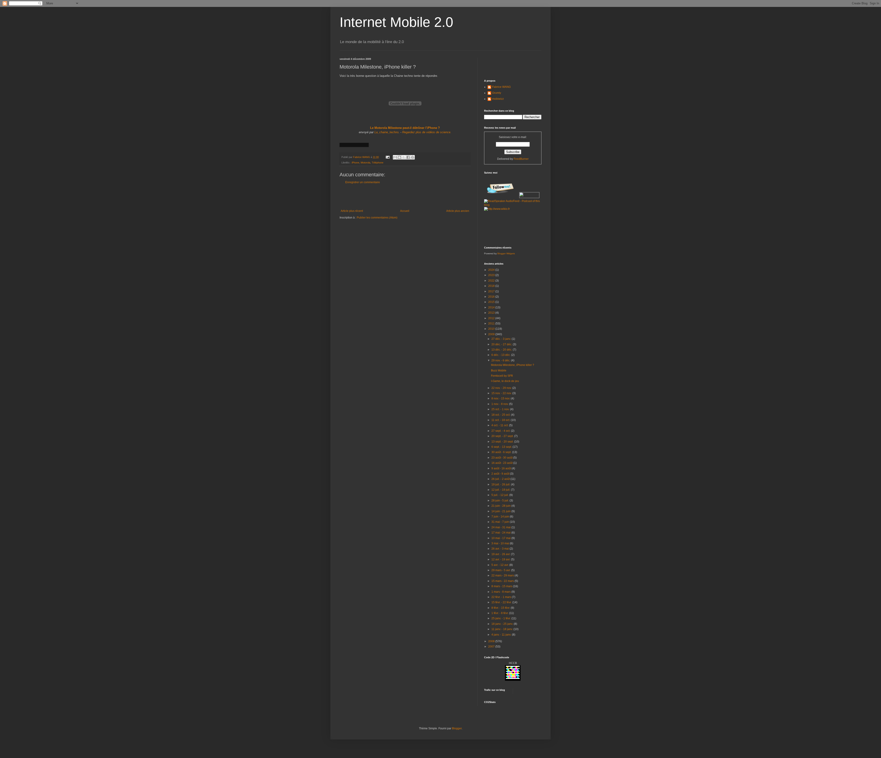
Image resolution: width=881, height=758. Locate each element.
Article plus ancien (457, 211)
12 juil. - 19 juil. (501, 489)
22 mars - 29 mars (503, 575)
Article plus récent (352, 211)
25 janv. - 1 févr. (501, 618)
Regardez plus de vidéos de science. (426, 132)
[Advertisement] (405, 197)
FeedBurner (521, 158)
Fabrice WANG (501, 87)
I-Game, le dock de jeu (505, 381)
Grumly (496, 92)
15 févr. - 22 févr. (501, 602)
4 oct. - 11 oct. (500, 425)
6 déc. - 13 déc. (501, 355)
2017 (491, 291)
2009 (491, 334)
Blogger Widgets (506, 253)
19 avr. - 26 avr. (501, 554)
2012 (491, 318)
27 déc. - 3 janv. (501, 338)
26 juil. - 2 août (500, 479)
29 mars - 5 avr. (501, 570)
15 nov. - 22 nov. (501, 393)
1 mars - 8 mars (501, 591)
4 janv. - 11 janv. (501, 634)
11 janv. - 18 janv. (502, 629)
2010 (491, 328)
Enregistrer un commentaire (362, 182)
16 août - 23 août (502, 463)
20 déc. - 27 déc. (502, 344)
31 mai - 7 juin (500, 521)
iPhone (355, 162)
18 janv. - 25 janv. (502, 623)
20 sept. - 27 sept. (502, 436)
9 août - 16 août (501, 468)
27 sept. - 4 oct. (501, 430)
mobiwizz (498, 98)
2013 (491, 312)
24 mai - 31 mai (501, 527)
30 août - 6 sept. (501, 452)
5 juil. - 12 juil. (500, 495)
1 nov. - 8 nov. (500, 404)
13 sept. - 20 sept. (502, 441)
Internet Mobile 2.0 (396, 22)
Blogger (457, 728)
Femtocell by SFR (502, 375)
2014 (491, 307)
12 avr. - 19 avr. (501, 559)
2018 (491, 286)
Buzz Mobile (498, 370)
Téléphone (377, 162)
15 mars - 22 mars (503, 581)
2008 (491, 641)
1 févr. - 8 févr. (500, 613)
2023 (491, 275)
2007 (491, 646)
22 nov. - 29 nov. (501, 388)
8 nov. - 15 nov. (501, 398)
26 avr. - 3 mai (500, 548)
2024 (491, 269)
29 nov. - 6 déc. (501, 360)
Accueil (404, 211)
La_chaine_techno (386, 132)
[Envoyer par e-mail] (395, 157)
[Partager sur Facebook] (408, 157)
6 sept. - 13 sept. (502, 446)
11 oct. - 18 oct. (501, 420)
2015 (491, 302)
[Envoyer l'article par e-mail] (387, 157)
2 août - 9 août (500, 473)
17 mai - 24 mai (501, 532)
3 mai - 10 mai (500, 543)
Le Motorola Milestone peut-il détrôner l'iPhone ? (405, 128)
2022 (491, 280)
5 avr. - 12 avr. (500, 565)
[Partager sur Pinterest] (412, 157)
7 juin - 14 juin (500, 516)
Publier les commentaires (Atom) (377, 217)
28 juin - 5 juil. (500, 500)
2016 (491, 296)
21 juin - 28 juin (501, 505)
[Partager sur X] (403, 157)
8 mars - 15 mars (502, 586)
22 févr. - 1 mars (501, 597)
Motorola (365, 162)
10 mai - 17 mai (501, 538)
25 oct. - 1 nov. (500, 409)
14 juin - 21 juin (501, 511)
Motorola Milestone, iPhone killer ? (512, 365)
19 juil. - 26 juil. (501, 484)
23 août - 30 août (502, 457)
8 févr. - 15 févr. (501, 607)
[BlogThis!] (399, 157)
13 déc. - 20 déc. (502, 349)
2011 (491, 323)
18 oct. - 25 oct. (501, 414)
